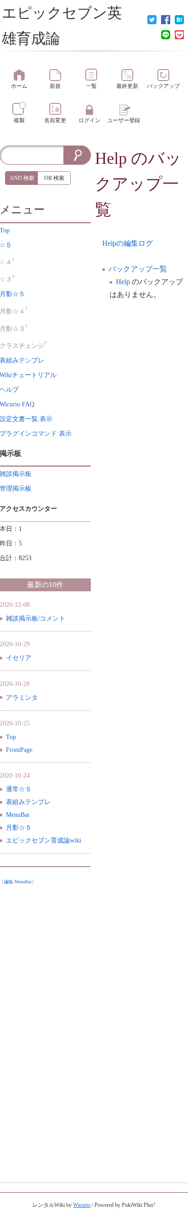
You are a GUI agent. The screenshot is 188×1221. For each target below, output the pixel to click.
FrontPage (19, 749)
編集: (17, 881)
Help (111, 158)
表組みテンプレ (28, 802)
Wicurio (81, 1205)
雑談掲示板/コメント (35, 618)
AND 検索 (22, 178)
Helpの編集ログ (127, 243)
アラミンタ (22, 697)
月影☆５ (18, 827)
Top (11, 737)
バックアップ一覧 (138, 269)
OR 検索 (54, 178)
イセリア (18, 657)
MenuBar (18, 814)
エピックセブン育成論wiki (43, 840)
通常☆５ (18, 789)
